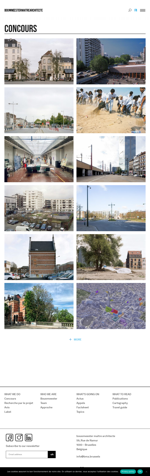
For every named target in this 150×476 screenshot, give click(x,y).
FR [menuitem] (135, 10)
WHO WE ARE (48, 394)
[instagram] (19, 437)
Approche (46, 407)
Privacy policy (128, 471)
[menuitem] (135, 10)
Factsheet (82, 407)
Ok (140, 471)
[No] (146, 471)
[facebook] (9, 437)
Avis (7, 407)
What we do (12, 394)
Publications (120, 398)
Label (7, 411)
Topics (80, 411)
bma (11, 15)
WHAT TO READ (121, 394)
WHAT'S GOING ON (87, 394)
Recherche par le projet (18, 403)
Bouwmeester (48, 398)
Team (43, 403)
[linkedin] (28, 437)
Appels (80, 403)
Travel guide (119, 407)
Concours (10, 398)
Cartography (120, 403)
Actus (79, 398)
